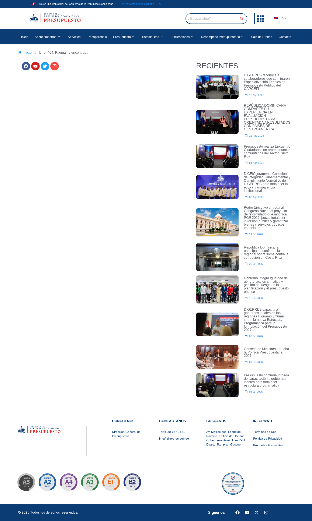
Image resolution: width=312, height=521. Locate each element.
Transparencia (97, 37)
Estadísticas (150, 37)
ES (281, 18)
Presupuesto (122, 37)
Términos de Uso (264, 431)
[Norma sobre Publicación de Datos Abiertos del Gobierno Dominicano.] (89, 483)
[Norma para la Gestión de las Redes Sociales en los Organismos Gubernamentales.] (111, 483)
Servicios (74, 37)
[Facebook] (26, 66)
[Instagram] (54, 66)
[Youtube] (35, 66)
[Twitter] (45, 66)
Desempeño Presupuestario (220, 37)
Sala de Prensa (261, 37)
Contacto (285, 37)
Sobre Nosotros (45, 37)
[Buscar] (241, 19)
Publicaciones (180, 37)
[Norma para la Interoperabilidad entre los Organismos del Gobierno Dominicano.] (68, 483)
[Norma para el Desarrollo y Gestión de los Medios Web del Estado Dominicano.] (47, 483)
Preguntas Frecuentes (268, 445)
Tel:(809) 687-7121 (172, 431)
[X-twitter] (256, 512)
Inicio (24, 37)
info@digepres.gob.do (174, 438)
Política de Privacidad (267, 438)
